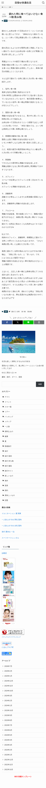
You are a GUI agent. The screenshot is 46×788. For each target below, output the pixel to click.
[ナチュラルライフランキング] (13, 634)
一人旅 (7, 426)
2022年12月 (8, 760)
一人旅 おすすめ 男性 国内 (12, 520)
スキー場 (8, 407)
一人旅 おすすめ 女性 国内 (12, 526)
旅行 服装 (8, 466)
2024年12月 (8, 681)
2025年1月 (8, 676)
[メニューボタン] (2, 2)
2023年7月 (8, 725)
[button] (7, 322)
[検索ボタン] (43, 2)
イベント (8, 402)
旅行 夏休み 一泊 (8, 532)
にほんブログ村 (8, 647)
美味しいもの (10, 495)
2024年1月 (8, 705)
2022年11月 (8, 765)
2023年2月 (8, 750)
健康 (5, 20)
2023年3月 (8, 745)
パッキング (9, 417)
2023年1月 (8, 755)
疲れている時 (16, 311)
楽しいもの (9, 476)
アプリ (7, 397)
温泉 (6, 485)
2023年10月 (8, 710)
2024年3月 (8, 696)
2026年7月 (8, 666)
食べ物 (24, 311)
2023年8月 (8, 720)
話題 (6, 500)
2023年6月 (8, 730)
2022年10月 (8, 769)
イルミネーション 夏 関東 (11, 513)
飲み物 (30, 311)
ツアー (7, 412)
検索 (40, 384)
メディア (8, 421)
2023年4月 (8, 740)
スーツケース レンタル (10, 538)
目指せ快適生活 (23, 3)
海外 (6, 481)
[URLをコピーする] (39, 322)
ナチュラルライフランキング (11, 637)
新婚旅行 (8, 446)
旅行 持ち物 (9, 461)
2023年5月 (8, 735)
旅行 (6, 451)
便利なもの (9, 431)
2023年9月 (8, 715)
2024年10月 (8, 691)
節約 (6, 490)
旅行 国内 (8, 456)
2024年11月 (8, 686)
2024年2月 (8, 700)
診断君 (4, 553)
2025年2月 (8, 671)
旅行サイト (9, 471)
